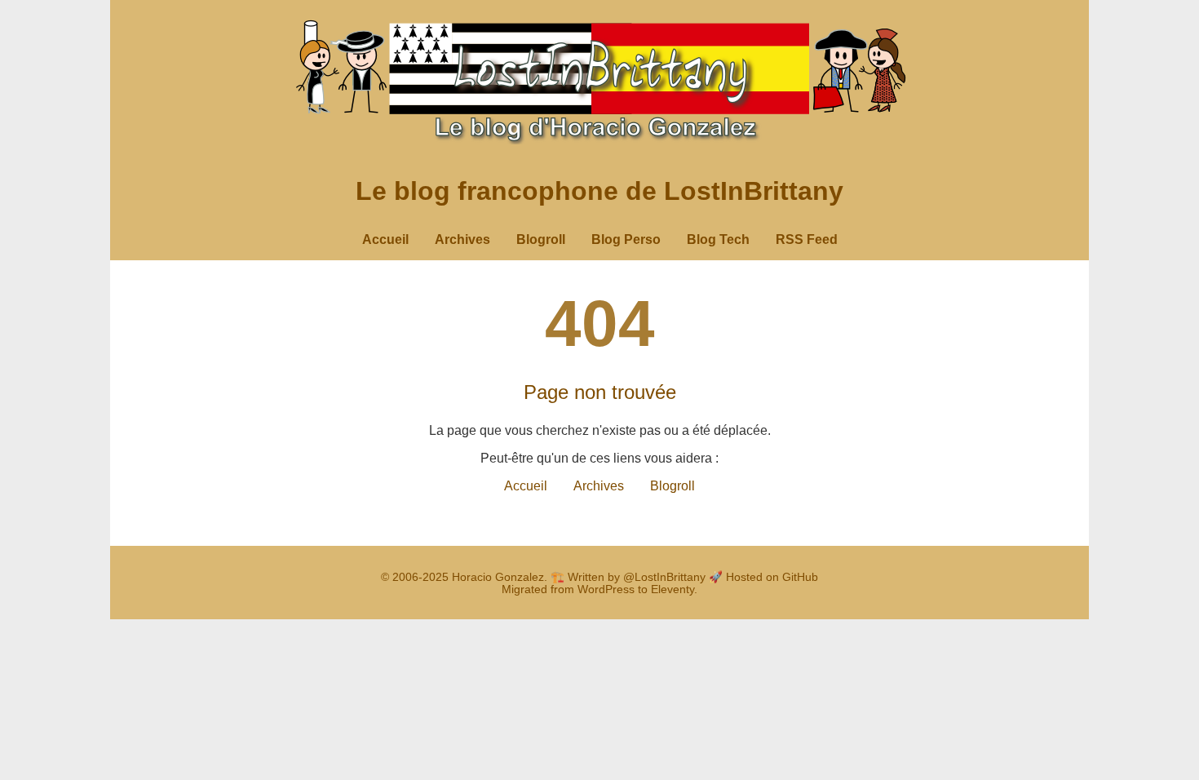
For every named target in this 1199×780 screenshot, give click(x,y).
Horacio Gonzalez (498, 577)
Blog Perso (626, 239)
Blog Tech (718, 239)
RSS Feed (807, 239)
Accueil (385, 239)
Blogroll (540, 239)
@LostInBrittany (664, 577)
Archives (462, 239)
